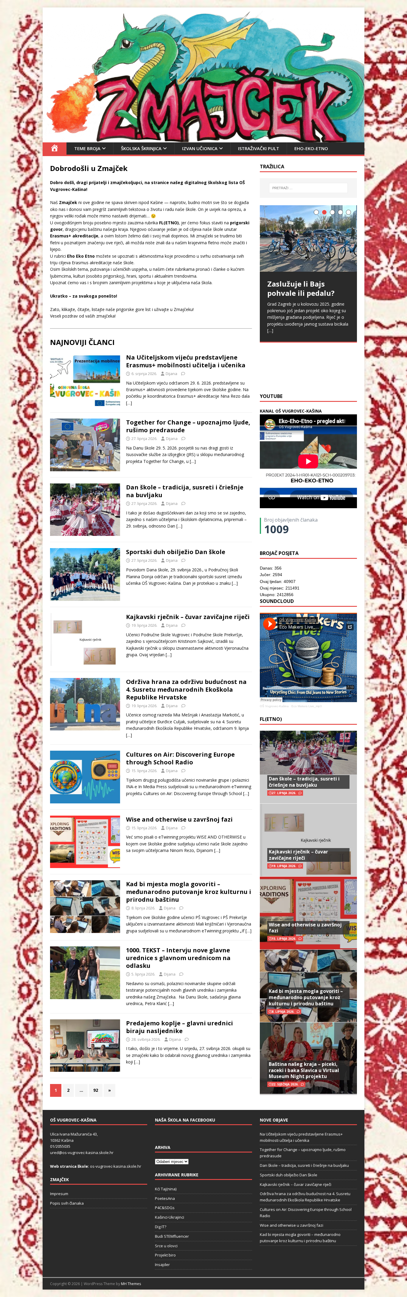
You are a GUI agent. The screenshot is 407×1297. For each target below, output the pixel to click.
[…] (129, 403)
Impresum (59, 1193)
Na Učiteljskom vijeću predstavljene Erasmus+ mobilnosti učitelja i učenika (186, 361)
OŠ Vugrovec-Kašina (274, 706)
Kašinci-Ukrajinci (169, 1217)
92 (95, 1090)
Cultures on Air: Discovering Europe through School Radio (180, 758)
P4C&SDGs (165, 1207)
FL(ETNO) (271, 719)
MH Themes (131, 1283)
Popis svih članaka (67, 1203)
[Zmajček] (203, 138)
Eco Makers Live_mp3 (306, 706)
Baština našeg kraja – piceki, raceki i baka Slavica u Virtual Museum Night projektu (304, 1070)
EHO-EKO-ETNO (311, 148)
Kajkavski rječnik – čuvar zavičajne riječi (188, 617)
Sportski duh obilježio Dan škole (175, 552)
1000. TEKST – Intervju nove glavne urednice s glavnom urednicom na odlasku (178, 958)
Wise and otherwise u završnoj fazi (179, 819)
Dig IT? (160, 1226)
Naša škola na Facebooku (185, 1120)
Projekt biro (165, 1255)
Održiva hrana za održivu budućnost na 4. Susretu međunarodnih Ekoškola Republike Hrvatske (186, 689)
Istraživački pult (258, 148)
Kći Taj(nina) (165, 1189)
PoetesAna (165, 1198)
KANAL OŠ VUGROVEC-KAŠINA (291, 411)
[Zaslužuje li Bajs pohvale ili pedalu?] (308, 238)
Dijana (171, 373)
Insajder (162, 1264)
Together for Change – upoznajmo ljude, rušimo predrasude (188, 426)
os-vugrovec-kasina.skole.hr (115, 1166)
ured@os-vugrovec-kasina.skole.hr (82, 1152)
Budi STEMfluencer (172, 1236)
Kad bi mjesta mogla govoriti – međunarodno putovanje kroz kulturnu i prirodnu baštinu (188, 891)
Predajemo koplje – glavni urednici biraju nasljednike (179, 1027)
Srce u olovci (166, 1245)
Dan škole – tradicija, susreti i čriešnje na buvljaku (184, 491)
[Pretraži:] (308, 188)
